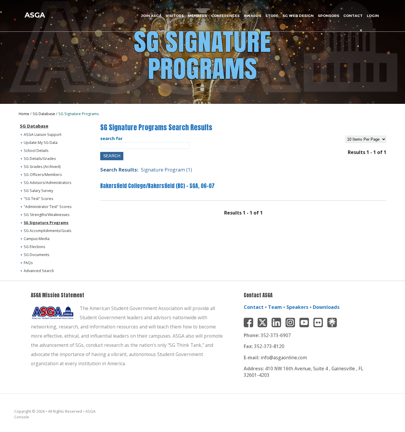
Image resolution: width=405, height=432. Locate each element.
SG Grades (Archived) (42, 166)
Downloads (326, 307)
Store (271, 16)
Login (373, 16)
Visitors (175, 16)
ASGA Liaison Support (42, 134)
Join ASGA (151, 16)
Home (24, 113)
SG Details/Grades (40, 158)
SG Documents (36, 254)
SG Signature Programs (46, 222)
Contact (353, 16)
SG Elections (34, 246)
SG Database (44, 113)
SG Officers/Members (43, 174)
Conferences (225, 16)
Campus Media (37, 238)
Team (275, 307)
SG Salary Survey (38, 190)
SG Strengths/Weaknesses (46, 214)
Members (197, 16)
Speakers (297, 307)
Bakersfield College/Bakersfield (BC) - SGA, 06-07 (157, 186)
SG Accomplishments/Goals (47, 230)
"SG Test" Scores (38, 198)
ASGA (35, 15)
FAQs (28, 262)
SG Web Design (298, 16)
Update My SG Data (41, 142)
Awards (252, 16)
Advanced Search (39, 270)
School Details (36, 150)
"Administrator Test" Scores (47, 206)
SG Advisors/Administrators (47, 182)
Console (21, 417)
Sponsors (328, 16)
